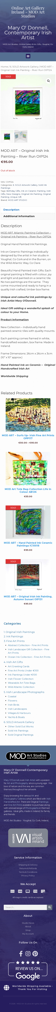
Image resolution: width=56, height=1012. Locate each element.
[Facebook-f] (21, 954)
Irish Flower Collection (20, 678)
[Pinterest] (35, 954)
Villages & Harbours (19, 713)
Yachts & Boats (16, 717)
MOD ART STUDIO (17, 200)
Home (4, 66)
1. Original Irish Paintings (19, 632)
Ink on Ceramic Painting (33, 191)
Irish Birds (13, 704)
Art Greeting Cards (18, 666)
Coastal (12, 696)
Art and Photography (17, 783)
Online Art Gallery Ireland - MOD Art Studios (28, 11)
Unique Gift (16, 197)
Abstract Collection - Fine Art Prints (28, 645)
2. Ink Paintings (13, 636)
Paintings (43, 802)
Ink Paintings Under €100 (22, 674)
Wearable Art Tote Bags (21, 682)
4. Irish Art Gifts (13, 662)
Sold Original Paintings (20, 734)
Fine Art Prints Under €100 (23, 670)
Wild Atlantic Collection (21, 687)
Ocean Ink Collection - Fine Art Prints (29, 657)
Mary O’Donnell (11, 780)
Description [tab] (11, 209)
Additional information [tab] (19, 216)
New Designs (13, 194)
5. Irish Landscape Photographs (24, 692)
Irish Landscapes (17, 708)
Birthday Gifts (13, 191)
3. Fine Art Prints (14, 641)
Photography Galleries (15, 798)
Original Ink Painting (31, 194)
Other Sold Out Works (20, 726)
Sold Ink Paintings (18, 730)
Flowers (12, 700)
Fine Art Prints (15, 805)
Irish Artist (30, 780)
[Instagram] (28, 954)
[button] (28, 56)
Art (32, 795)
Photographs (32, 808)
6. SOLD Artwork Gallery (24, 66)
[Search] (49, 907)
